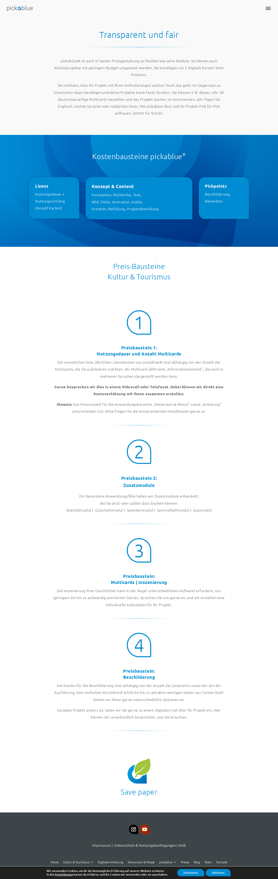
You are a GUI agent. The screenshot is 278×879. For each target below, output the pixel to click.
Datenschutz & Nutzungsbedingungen (145, 845)
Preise (185, 862)
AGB (182, 845)
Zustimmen (190, 873)
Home (55, 862)
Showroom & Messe (141, 862)
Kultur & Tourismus (76, 862)
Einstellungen (64, 874)
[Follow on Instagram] (133, 829)
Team (208, 862)
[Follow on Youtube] (144, 829)
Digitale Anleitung (110, 862)
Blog (197, 862)
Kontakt (221, 862)
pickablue (165, 862)
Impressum (102, 845)
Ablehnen (218, 873)
